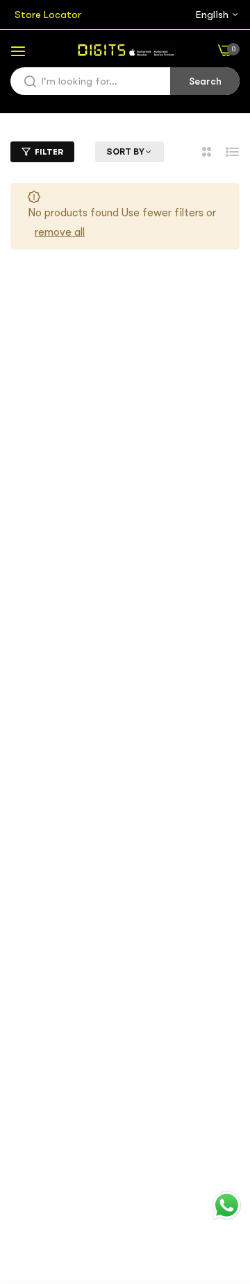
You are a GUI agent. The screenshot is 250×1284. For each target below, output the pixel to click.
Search (205, 81)
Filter (49, 152)
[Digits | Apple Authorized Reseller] (125, 50)
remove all (60, 232)
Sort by (125, 151)
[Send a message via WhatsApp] (226, 1205)
